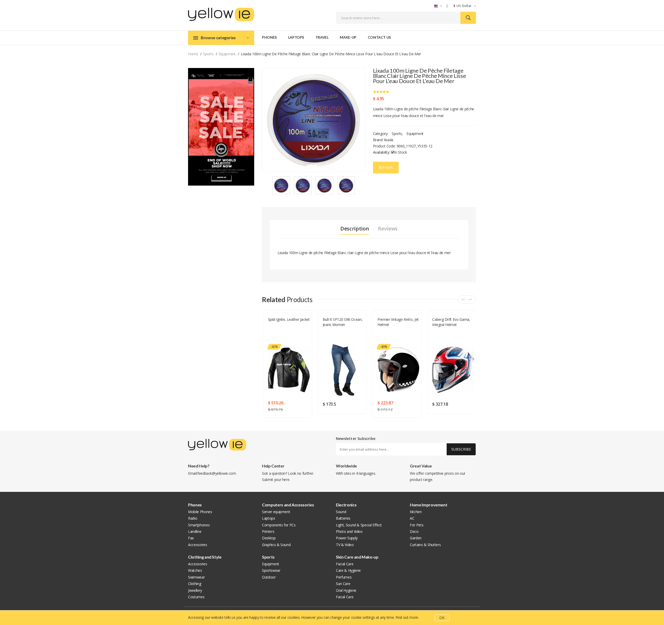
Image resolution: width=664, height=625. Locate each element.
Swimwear (196, 577)
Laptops (296, 37)
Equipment (227, 53)
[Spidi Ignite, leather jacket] (288, 370)
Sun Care (343, 583)
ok (442, 617)
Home (193, 53)
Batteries (343, 518)
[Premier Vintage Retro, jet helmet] (398, 370)
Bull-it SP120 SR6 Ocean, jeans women (342, 322)
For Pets (416, 524)
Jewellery (195, 590)
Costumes (196, 596)
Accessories (197, 544)
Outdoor (269, 577)
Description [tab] (354, 228)
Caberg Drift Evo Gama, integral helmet (450, 322)
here (285, 479)
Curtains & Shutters (425, 544)
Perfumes (343, 577)
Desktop (269, 537)
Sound (341, 511)
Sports (208, 53)
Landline (194, 531)
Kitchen (416, 511)
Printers (268, 531)
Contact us (379, 37)
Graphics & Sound (276, 544)
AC (412, 518)
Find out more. (407, 617)
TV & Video (345, 544)
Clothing (194, 583)
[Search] (468, 18)
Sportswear (271, 570)
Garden (415, 537)
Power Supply (347, 537)
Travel (322, 37)
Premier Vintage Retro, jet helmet (397, 322)
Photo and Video (349, 531)
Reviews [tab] (388, 228)
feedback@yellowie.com (216, 473)
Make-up (348, 37)
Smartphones (199, 524)
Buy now (386, 167)
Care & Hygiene (348, 570)
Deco (414, 531)
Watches (195, 570)
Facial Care (344, 563)
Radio (192, 518)
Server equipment (276, 511)
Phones (269, 37)
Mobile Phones (200, 511)
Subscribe (461, 449)
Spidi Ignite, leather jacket (288, 319)
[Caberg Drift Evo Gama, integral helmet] (452, 370)
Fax (191, 537)
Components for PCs (279, 524)
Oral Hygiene (346, 590)
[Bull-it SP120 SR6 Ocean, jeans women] (343, 370)
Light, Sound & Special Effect (359, 524)
